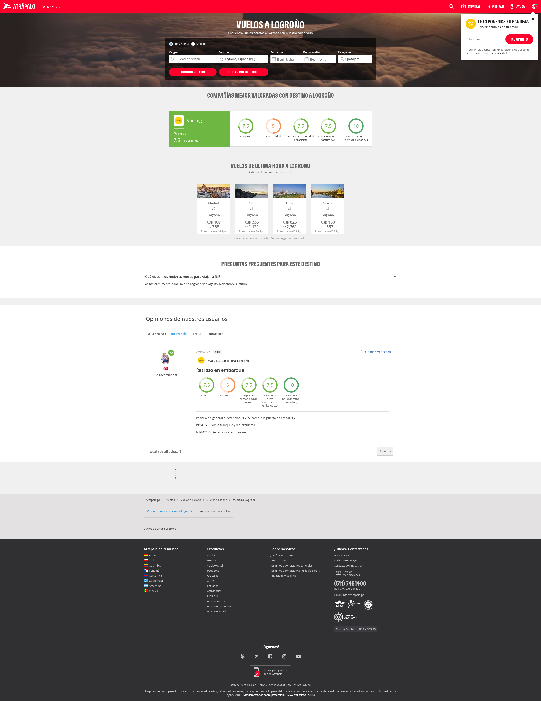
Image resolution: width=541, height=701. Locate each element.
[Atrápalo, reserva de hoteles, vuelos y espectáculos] (19, 6)
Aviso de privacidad (495, 53)
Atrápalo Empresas (219, 606)
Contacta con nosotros (348, 565)
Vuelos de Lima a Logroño (160, 528)
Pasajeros (344, 52)
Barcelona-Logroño (235, 361)
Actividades (214, 591)
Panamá (154, 570)
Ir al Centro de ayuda (347, 560)
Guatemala (156, 581)
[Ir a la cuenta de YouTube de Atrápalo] (298, 656)
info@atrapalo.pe (353, 595)
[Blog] (242, 656)
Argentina (155, 586)
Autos (210, 581)
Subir (383, 451)
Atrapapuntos (216, 601)
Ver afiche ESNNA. (305, 695)
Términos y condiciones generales (291, 565)
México (153, 591)
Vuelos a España (217, 500)
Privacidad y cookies (283, 576)
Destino (224, 52)
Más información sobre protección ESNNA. (268, 695)
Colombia (155, 565)
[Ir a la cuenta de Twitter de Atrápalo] (256, 656)
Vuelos (170, 500)
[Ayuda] (517, 6)
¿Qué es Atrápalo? (281, 555)
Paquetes (213, 570)
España (153, 555)
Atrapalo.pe (153, 500)
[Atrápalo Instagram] (284, 656)
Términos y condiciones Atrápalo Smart (295, 570)
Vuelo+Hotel (215, 565)
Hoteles (212, 560)
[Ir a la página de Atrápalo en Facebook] (270, 656)
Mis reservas (342, 555)
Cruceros (212, 576)
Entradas (212, 586)
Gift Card (212, 596)
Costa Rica (155, 576)
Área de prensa (279, 560)
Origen (173, 52)
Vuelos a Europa (191, 500)
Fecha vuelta (311, 52)
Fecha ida (276, 52)
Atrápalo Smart (216, 611)
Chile (152, 560)
